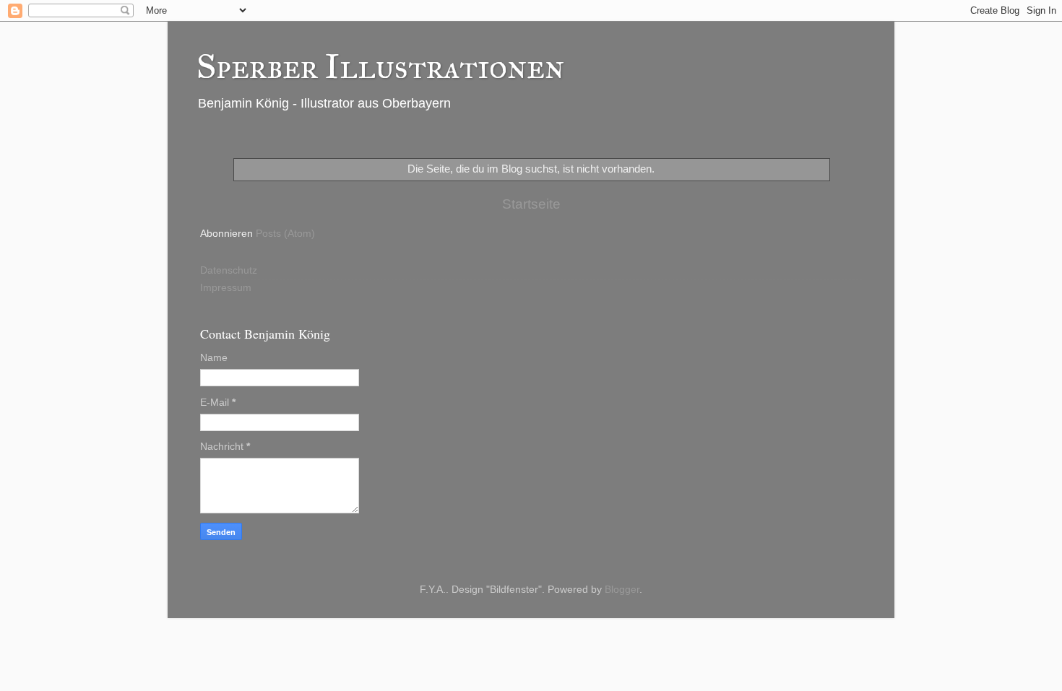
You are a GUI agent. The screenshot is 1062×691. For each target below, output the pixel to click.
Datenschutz (228, 270)
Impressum (225, 287)
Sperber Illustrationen (380, 66)
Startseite (531, 204)
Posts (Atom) (285, 233)
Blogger (622, 589)
